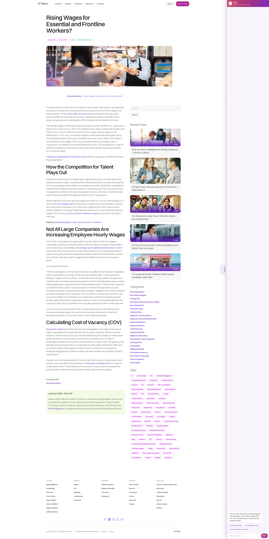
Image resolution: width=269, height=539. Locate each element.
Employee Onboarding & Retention (143, 319)
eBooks (159, 500)
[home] (43, 3)
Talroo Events (50, 496)
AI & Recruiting (135, 312)
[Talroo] (177, 531)
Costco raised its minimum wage (82, 213)
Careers (131, 496)
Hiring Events (135, 346)
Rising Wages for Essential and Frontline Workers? (103, 96)
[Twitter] (117, 519)
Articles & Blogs (162, 504)
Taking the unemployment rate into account (66, 156)
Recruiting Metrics (137, 305)
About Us (132, 488)
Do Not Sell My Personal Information (87, 531)
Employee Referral (137, 325)
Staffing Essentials (137, 349)
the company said (65, 204)
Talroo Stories (133, 485)
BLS (63, 151)
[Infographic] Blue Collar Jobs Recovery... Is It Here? (78, 222)
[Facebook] (105, 519)
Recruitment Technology (139, 356)
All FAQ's (159, 508)
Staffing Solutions (52, 512)
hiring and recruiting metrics (98, 363)
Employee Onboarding (138, 336)
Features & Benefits (107, 488)
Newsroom (132, 500)
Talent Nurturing (136, 329)
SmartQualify (50, 488)
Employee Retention (137, 322)
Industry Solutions (52, 508)
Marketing (77, 492)
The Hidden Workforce (139, 352)
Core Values (133, 492)
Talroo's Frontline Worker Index (167, 485)
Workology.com (57, 408)
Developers (105, 496)
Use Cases (105, 492)
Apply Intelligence (51, 485)
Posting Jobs (135, 299)
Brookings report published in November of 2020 (99, 247)
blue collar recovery (77, 113)
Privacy (104, 531)
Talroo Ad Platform (52, 504)
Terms (112, 531)
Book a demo (182, 4)
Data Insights (135, 363)
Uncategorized (136, 342)
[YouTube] (122, 519)
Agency (76, 485)
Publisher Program (107, 485)
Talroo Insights (51, 500)
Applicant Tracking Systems (141, 315)
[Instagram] (113, 519)
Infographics (161, 496)
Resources (160, 488)
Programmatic (78, 496)
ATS (75, 488)
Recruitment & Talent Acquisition (142, 339)
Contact (131, 504)
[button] (58, 4)
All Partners (77, 500)
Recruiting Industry (74, 96)
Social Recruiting (136, 309)
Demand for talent (54, 329)
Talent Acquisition (137, 359)
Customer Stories (162, 492)
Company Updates (137, 332)
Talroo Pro (49, 492)
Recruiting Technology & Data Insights (144, 302)
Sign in (170, 4)
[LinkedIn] (109, 519)
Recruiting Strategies (138, 295)
